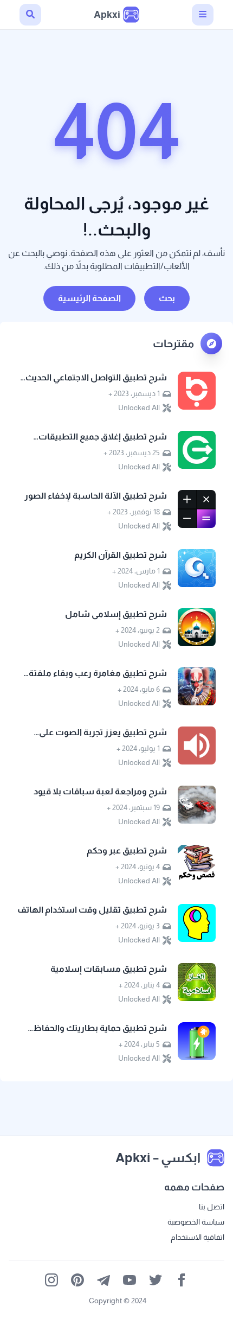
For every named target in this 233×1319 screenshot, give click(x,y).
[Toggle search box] (30, 15)
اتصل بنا (211, 1206)
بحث (167, 298)
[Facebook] (181, 1279)
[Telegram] (103, 1279)
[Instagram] (51, 1279)
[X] (155, 1279)
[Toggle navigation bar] (202, 15)
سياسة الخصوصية (195, 1222)
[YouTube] (129, 1279)
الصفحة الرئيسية (89, 298)
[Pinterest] (77, 1279)
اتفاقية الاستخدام (197, 1237)
